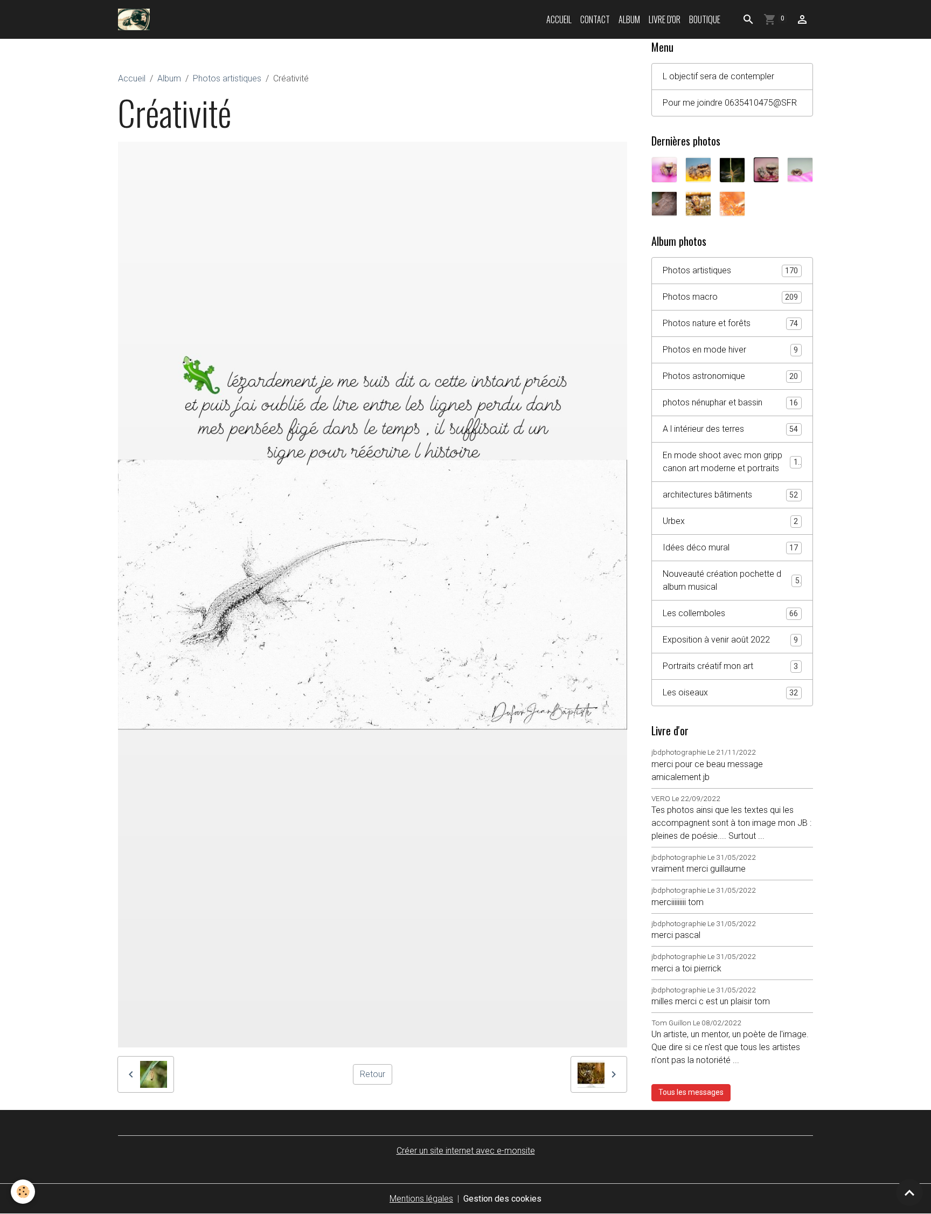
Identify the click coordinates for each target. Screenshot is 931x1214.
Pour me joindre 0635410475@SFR (730, 103)
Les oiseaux (730, 692)
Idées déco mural (730, 547)
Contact (595, 19)
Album (629, 19)
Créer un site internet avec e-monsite (466, 1151)
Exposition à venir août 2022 (730, 639)
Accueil (559, 19)
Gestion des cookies (502, 1199)
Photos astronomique (730, 376)
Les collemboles (730, 613)
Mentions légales (421, 1199)
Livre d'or (664, 19)
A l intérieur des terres (730, 429)
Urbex (730, 521)
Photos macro (730, 297)
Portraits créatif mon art (730, 666)
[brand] (136, 19)
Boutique (704, 19)
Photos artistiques (227, 78)
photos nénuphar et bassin (730, 402)
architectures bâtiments (730, 494)
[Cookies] (23, 1191)
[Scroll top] (909, 1192)
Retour (372, 1074)
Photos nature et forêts (730, 323)
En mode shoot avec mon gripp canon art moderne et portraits (732, 461)
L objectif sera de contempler (718, 76)
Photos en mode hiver (730, 349)
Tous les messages (691, 1092)
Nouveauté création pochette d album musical (731, 580)
